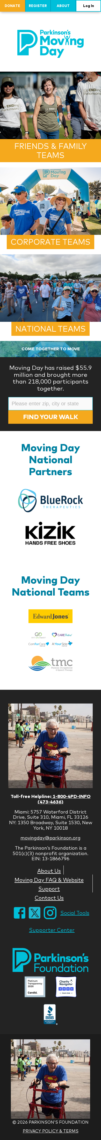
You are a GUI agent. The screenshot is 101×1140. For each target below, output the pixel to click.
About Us (49, 870)
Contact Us (49, 897)
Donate (12, 6)
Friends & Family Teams (50, 150)
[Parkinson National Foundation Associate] (35, 988)
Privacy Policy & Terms (50, 1131)
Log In (88, 6)
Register (38, 6)
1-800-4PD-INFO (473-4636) (64, 799)
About (63, 6)
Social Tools (74, 913)
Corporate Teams (50, 242)
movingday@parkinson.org (50, 838)
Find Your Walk (50, 417)
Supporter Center (52, 930)
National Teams (50, 329)
